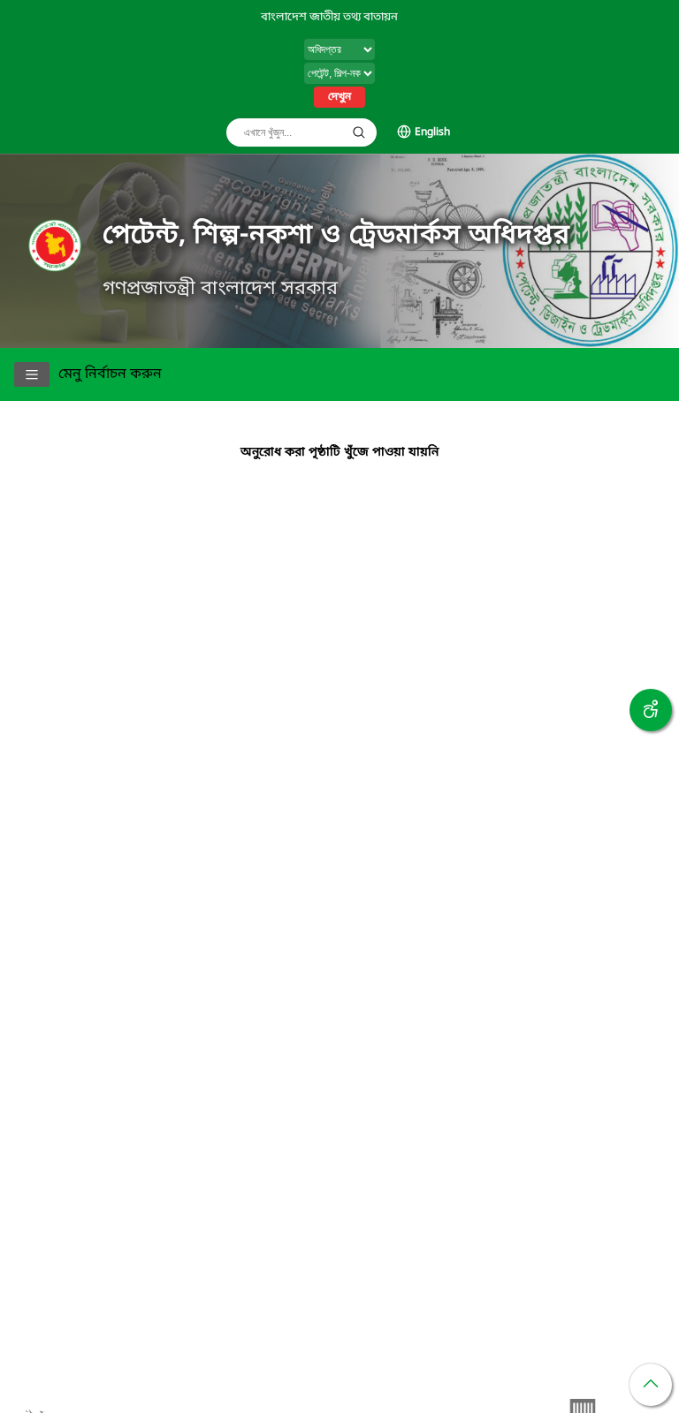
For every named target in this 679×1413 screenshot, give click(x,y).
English (432, 132)
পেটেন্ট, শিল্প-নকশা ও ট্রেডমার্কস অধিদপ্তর (336, 235)
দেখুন (339, 97)
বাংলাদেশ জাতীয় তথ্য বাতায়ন (329, 17)
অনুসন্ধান (359, 132)
